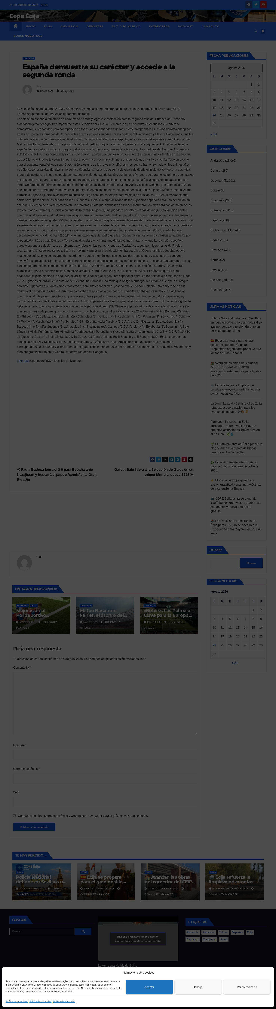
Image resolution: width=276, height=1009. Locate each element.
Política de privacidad (17, 1001)
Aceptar (149, 987)
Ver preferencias (247, 987)
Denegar (198, 987)
